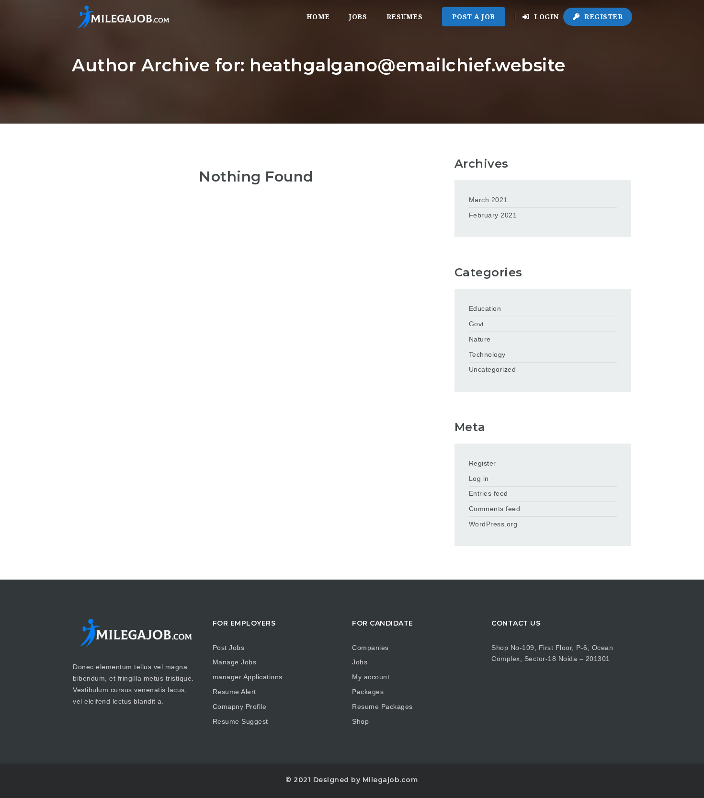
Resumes (404, 17)
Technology (487, 354)
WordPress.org (493, 524)
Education (485, 308)
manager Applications (248, 677)
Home (318, 17)
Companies (370, 647)
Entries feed (488, 493)
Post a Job (473, 17)
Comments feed (495, 509)
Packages (368, 691)
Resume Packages (382, 706)
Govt (476, 324)
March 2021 (488, 200)
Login (545, 17)
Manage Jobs (235, 662)
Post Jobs (229, 647)
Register (602, 17)
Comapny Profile (240, 706)
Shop (360, 721)
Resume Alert (234, 691)
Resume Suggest (240, 721)
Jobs (358, 17)
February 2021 (493, 215)
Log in (479, 478)
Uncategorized (492, 369)
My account (370, 677)
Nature (480, 339)
